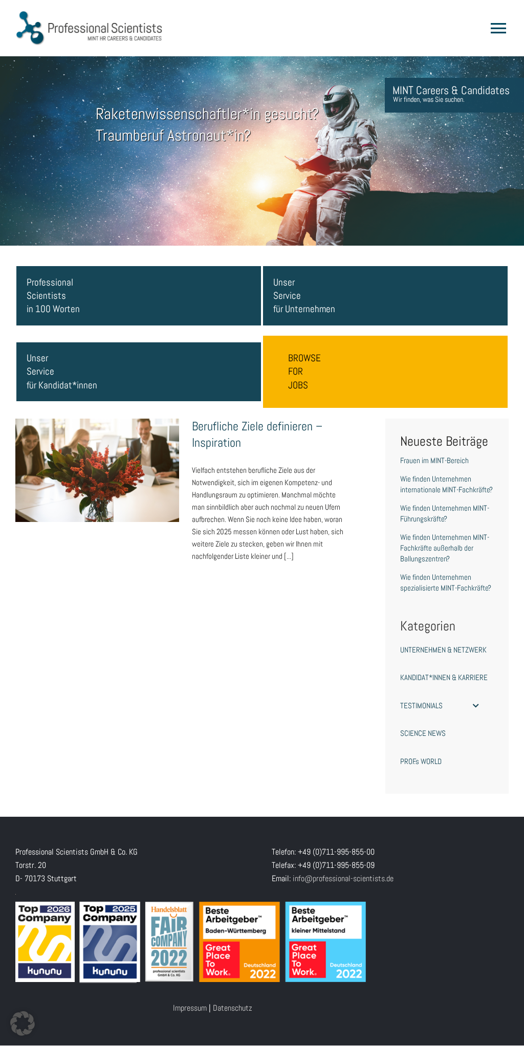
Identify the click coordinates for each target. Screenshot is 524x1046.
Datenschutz (232, 1008)
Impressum (190, 1008)
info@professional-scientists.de (343, 878)
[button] (22, 1023)
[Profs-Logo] (89, 14)
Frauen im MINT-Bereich (434, 460)
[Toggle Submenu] (476, 705)
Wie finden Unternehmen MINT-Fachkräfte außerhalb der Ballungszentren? (444, 547)
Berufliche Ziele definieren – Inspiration (97, 460)
